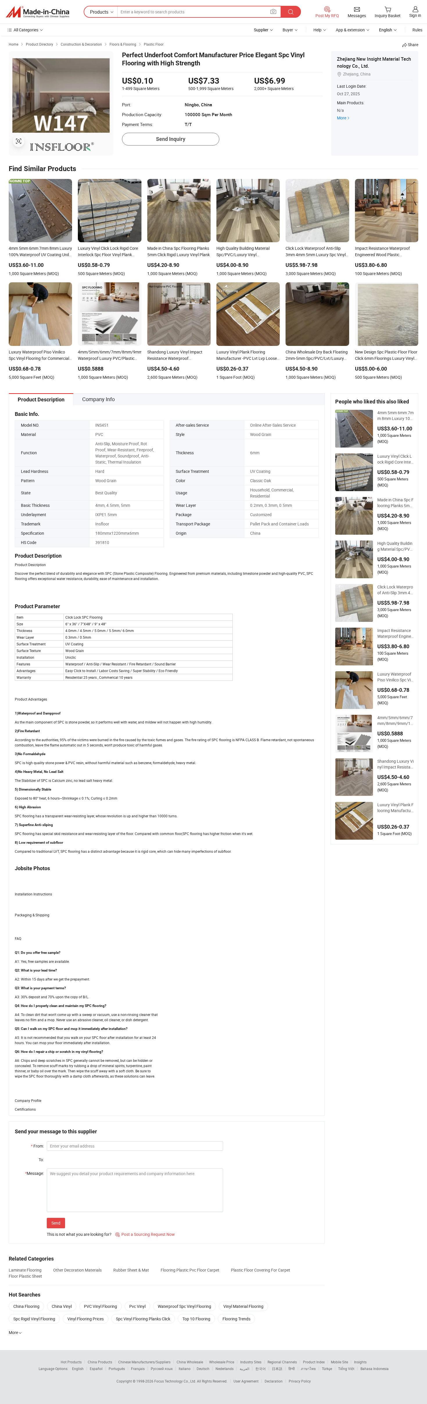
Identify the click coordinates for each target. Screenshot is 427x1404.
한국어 (260, 1368)
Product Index (314, 1362)
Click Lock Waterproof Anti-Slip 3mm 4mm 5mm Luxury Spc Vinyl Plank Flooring (395, 590)
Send (55, 1223)
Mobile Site (339, 1362)
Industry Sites (250, 1362)
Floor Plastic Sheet (25, 1276)
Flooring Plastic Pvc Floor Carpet (190, 1270)
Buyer (288, 30)
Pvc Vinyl (137, 1306)
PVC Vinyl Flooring (100, 1306)
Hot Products (71, 1362)
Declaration (274, 1381)
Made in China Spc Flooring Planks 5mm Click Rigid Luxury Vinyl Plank (395, 503)
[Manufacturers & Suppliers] (37, 12)
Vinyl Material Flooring (243, 1306)
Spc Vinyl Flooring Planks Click (143, 1319)
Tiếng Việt (346, 1368)
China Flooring (26, 1306)
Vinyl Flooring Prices (85, 1319)
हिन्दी (291, 1368)
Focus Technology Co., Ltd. (175, 1381)
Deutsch (203, 1368)
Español (96, 1368)
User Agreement (246, 1381)
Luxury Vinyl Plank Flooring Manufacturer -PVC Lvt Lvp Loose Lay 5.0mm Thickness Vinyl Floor (395, 808)
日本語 (277, 1368)
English (78, 1368)
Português (117, 1368)
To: (41, 1159)
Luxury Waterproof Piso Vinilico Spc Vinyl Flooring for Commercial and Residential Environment (395, 677)
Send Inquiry (170, 139)
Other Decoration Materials (77, 1270)
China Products (100, 1362)
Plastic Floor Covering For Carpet (260, 1270)
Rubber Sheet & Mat (131, 1270)
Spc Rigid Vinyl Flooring (34, 1319)
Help (317, 30)
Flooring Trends (236, 1319)
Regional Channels (282, 1362)
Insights (360, 1362)
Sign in (415, 15)
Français (138, 1368)
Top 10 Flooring (196, 1319)
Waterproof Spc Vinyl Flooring (184, 1306)
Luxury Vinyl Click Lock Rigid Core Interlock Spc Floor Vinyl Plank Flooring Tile (395, 459)
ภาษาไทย (308, 1368)
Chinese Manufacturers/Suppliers (144, 1362)
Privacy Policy (300, 1381)
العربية (244, 1368)
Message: (34, 1173)
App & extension (350, 30)
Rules (417, 30)
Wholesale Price (221, 1362)
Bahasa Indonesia (374, 1368)
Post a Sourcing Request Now (145, 1234)
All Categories (26, 30)
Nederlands (225, 1368)
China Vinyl (62, 1306)
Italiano (185, 1368)
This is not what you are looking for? (79, 1234)
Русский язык (162, 1368)
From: (37, 1146)
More (341, 118)
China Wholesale (190, 1362)
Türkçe (327, 1368)
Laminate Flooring (25, 1270)
